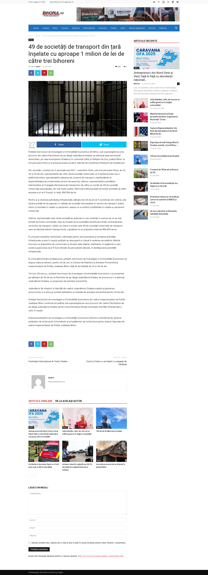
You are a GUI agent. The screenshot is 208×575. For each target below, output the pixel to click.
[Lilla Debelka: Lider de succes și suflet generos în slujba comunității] (77, 418)
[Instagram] (163, 2)
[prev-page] (30, 475)
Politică (114, 28)
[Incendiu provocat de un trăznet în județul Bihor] (111, 451)
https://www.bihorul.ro (56, 382)
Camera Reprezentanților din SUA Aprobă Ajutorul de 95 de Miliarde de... (163, 131)
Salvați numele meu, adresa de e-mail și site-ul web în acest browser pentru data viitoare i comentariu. (78, 542)
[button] (176, 28)
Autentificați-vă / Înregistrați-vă (61, 2)
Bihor (55, 28)
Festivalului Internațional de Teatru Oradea (47, 361)
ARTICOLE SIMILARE (40, 400)
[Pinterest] (44, 73)
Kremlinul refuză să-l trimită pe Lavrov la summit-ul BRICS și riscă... (164, 200)
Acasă (35, 28)
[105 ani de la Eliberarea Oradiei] (111, 418)
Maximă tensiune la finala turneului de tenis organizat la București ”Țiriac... (164, 117)
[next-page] (35, 475)
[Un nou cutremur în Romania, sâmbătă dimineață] (141, 215)
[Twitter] (168, 2)
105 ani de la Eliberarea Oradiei (109, 431)
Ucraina (65, 28)
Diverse (152, 28)
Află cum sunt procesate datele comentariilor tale (100, 556)
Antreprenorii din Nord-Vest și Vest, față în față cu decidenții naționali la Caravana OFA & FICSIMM (43, 434)
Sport (123, 28)
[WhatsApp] (51, 73)
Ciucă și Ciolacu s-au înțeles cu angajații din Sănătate (106, 363)
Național (76, 28)
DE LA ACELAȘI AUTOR (68, 400)
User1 (38, 66)
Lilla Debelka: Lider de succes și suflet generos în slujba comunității (165, 102)
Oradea (45, 28)
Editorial (162, 28)
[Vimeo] (173, 2)
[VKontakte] (177, 2)
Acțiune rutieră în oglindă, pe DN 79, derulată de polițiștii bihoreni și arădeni (77, 467)
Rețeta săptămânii (137, 28)
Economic (103, 28)
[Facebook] (159, 2)
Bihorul (137, 84)
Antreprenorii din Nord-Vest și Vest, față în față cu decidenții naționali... (153, 76)
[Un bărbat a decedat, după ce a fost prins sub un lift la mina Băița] (43, 451)
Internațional (89, 28)
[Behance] (154, 2)
